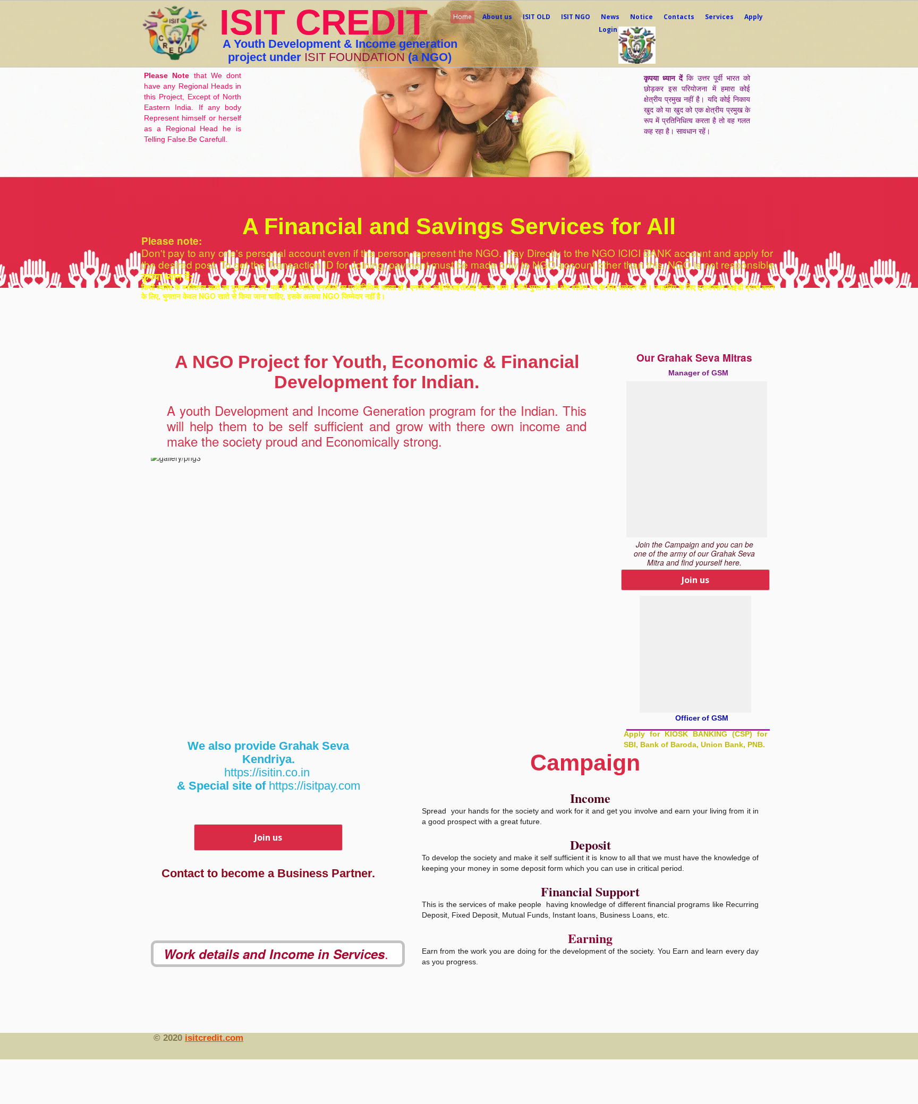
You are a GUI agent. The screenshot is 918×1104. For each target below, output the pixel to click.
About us (497, 16)
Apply (753, 16)
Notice (641, 16)
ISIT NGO (575, 16)
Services (719, 16)
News (610, 16)
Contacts (679, 16)
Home (462, 16)
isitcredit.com (214, 1038)
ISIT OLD (536, 16)
